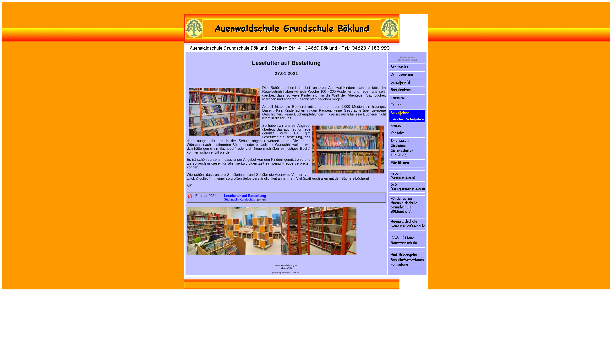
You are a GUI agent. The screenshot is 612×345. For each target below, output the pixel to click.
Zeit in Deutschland (407, 60)
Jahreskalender (407, 57)
